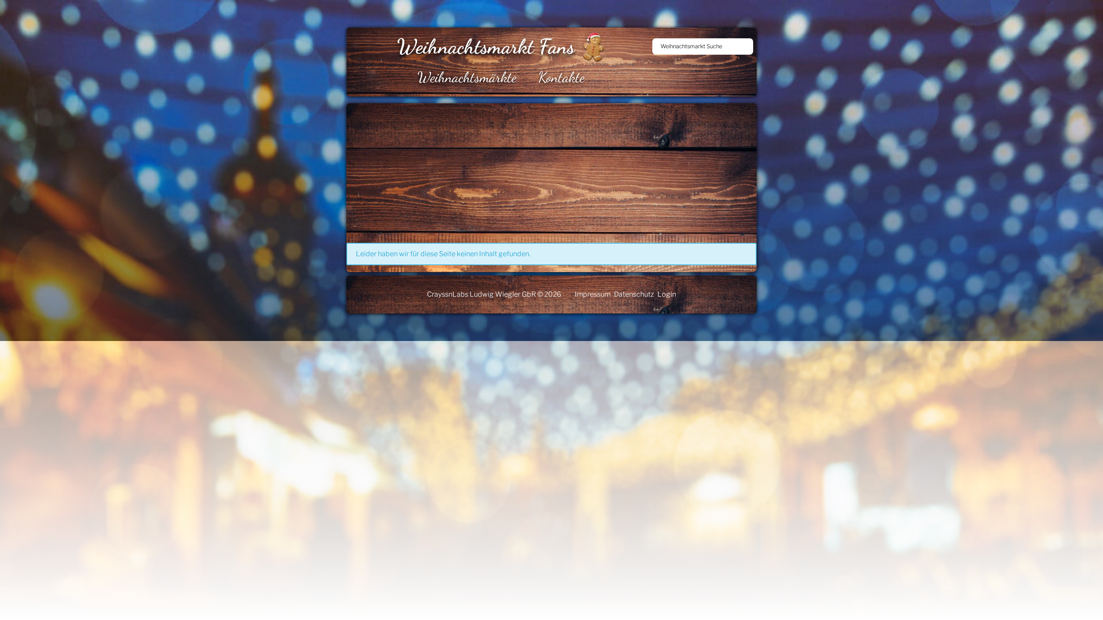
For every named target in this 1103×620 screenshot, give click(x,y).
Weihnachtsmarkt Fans (486, 46)
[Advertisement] (604, 168)
